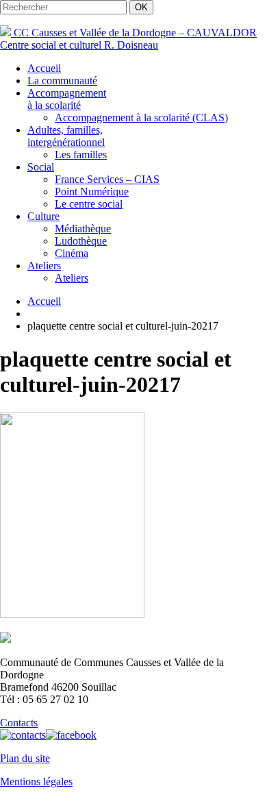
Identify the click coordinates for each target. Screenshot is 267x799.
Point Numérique (92, 191)
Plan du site (25, 758)
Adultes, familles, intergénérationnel (66, 136)
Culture (43, 216)
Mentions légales (36, 781)
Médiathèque (83, 228)
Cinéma (71, 253)
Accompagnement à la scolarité (66, 99)
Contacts (19, 722)
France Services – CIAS (107, 179)
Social (40, 167)
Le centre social (89, 204)
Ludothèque (81, 241)
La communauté (62, 80)
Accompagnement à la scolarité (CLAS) (141, 117)
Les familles (81, 154)
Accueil (44, 68)
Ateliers (44, 265)
